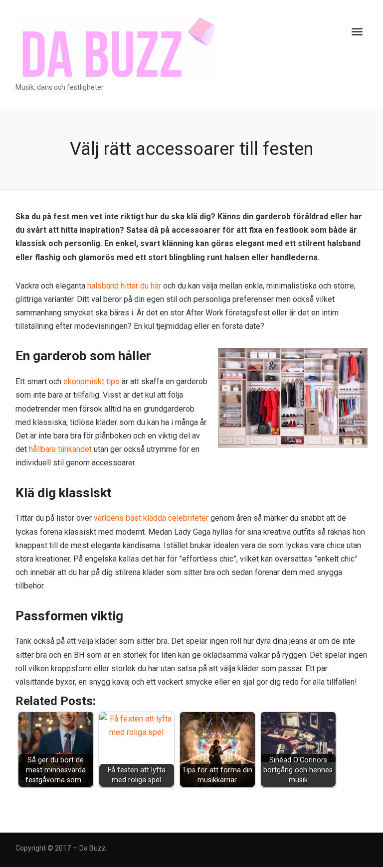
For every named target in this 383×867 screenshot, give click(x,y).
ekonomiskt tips (91, 381)
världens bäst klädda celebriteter (151, 518)
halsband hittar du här (124, 285)
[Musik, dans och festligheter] (115, 47)
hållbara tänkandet (60, 449)
